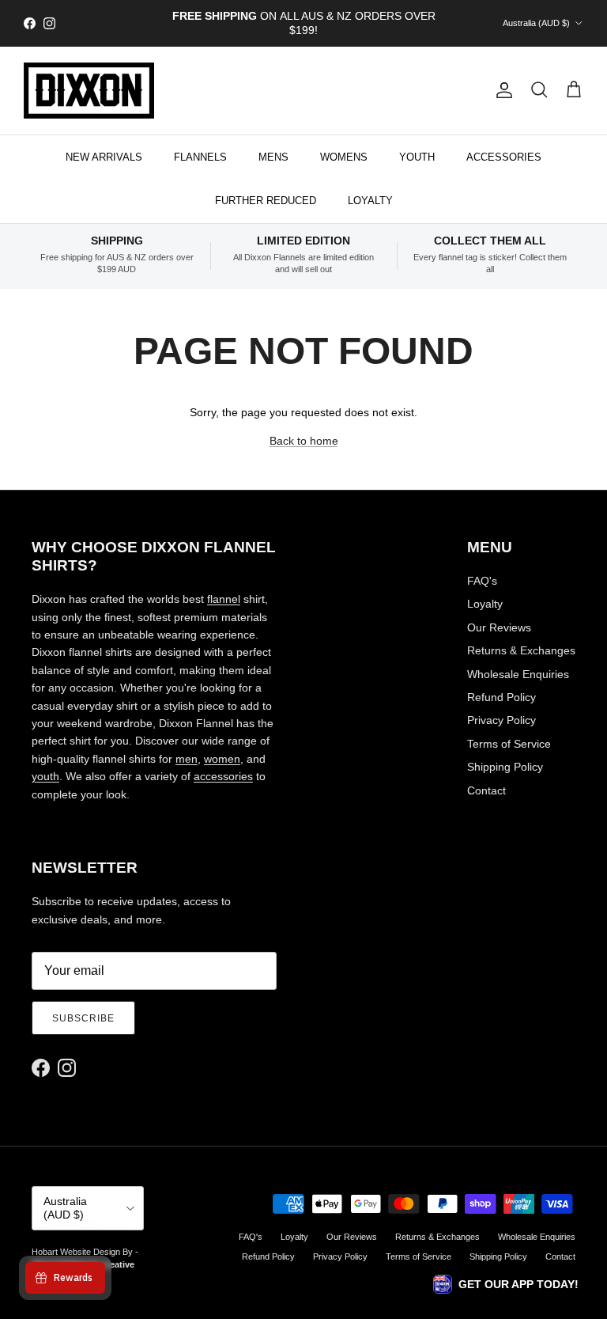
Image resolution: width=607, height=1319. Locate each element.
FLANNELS (200, 157)
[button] (505, 1284)
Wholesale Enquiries (518, 674)
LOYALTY (370, 201)
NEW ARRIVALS (104, 157)
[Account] (501, 90)
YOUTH (417, 157)
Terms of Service (509, 743)
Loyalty (485, 603)
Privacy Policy (501, 720)
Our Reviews (499, 627)
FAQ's (482, 580)
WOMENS (344, 157)
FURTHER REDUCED (265, 201)
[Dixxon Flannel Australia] (89, 91)
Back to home (304, 440)
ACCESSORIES (503, 157)
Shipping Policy (505, 766)
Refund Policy (501, 697)
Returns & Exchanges (521, 650)
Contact (486, 790)
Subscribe (83, 1018)
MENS (273, 157)
